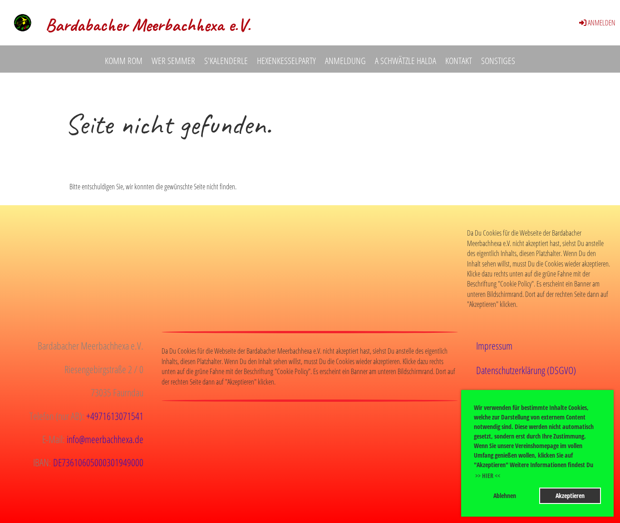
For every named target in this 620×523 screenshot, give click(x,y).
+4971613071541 (114, 416)
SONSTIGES (498, 60)
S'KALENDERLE (226, 60)
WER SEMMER (173, 60)
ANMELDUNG (345, 60)
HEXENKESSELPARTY (286, 60)
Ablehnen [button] (504, 495)
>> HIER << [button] (487, 475)
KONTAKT (458, 60)
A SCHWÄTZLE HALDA (405, 60)
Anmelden (601, 23)
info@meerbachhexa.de (105, 439)
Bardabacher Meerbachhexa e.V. (148, 25)
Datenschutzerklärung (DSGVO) (526, 370)
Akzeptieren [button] (570, 495)
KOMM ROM (124, 60)
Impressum (494, 346)
